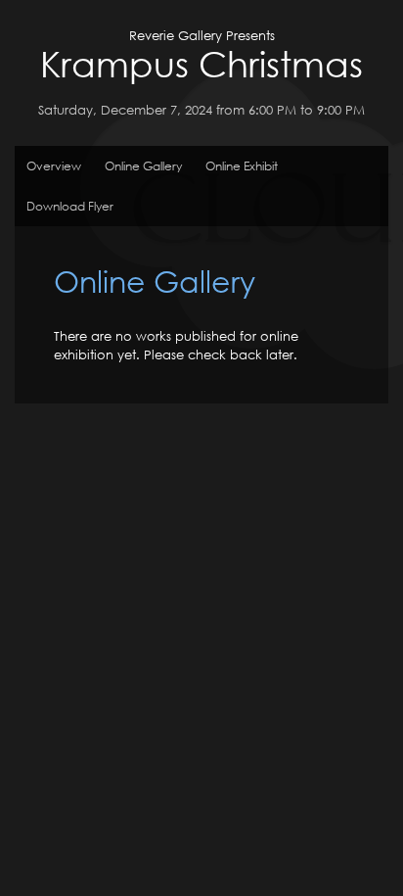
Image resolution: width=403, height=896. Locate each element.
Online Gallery (143, 166)
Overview (53, 166)
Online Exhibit (241, 166)
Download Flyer (69, 206)
